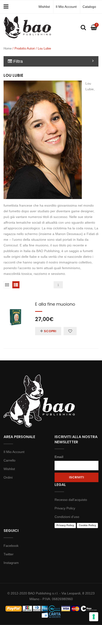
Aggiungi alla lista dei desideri (70, 331)
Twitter (9, 554)
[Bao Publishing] (27, 27)
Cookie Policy (87, 525)
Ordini (8, 477)
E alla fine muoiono (55, 304)
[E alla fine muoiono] (16, 312)
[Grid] (7, 284)
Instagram (11, 563)
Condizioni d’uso (67, 517)
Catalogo (89, 7)
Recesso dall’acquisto (71, 500)
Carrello (9, 460)
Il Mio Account (66, 7)
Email (59, 457)
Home (8, 48)
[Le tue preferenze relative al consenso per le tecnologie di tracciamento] (93, 616)
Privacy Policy (65, 508)
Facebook (11, 546)
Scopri (50, 331)
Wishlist (44, 7)
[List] (15, 284)
